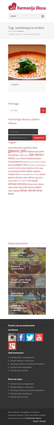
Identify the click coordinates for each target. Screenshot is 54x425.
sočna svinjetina (26, 168)
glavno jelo (17, 150)
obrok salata (26, 158)
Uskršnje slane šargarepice (21, 367)
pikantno (18, 161)
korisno (26, 155)
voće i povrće (22, 181)
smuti (17, 168)
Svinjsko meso (14, 174)
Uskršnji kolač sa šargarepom (22, 357)
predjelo (18, 164)
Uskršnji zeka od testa (19, 370)
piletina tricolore (29, 162)
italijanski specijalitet (35, 151)
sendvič (11, 168)
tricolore (36, 174)
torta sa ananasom (26, 174)
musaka (17, 158)
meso (11, 158)
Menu (13, 16)
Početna (20, 31)
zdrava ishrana (17, 184)
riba (25, 164)
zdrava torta (32, 184)
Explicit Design (39, 421)
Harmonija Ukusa (33, 418)
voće (15, 180)
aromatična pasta (15, 148)
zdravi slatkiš (34, 187)
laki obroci (36, 154)
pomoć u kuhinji (40, 162)
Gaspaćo (15, 84)
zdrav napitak (13, 190)
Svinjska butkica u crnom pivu (22, 361)
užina (31, 177)
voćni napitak (32, 180)
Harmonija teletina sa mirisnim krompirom (27, 364)
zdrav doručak (20, 187)
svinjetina (36, 171)
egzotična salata (30, 148)
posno (10, 165)
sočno (36, 168)
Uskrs (25, 177)
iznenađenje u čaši (15, 155)
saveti (29, 165)
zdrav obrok (28, 190)
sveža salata (26, 171)
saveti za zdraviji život (39, 165)
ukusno (18, 177)
